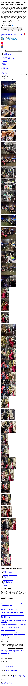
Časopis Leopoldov (7, 582)
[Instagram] (2, 45)
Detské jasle (3, 67)
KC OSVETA (4, 73)
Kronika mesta (6, 581)
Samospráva (6, 55)
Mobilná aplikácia (9, 34)
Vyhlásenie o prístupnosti (18, 651)
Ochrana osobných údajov (6, 651)
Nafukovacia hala (5, 69)
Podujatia (3, 66)
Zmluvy (5, 571)
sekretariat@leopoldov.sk (11, 670)
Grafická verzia (16, 34)
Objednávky (6, 576)
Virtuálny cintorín (7, 583)
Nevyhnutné (6, 23)
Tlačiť (21, 34)
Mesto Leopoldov (5, 75)
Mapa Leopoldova (20, 650)
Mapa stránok (8, 650)
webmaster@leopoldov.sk (12, 673)
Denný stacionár (4, 68)
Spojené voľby (4, 72)
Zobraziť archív (4, 635)
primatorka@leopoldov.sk (12, 671)
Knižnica (3, 63)
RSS (8, 35)
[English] (24, 34)
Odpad (2, 71)
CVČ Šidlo (3, 64)
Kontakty (3, 34)
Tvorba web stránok (5, 676)
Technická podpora (5, 653)
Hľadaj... (3, 50)
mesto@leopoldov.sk (8, 668)
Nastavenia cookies (20, 675)
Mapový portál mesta (8, 580)
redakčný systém (14, 676)
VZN (4, 577)
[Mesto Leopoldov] (9, 40)
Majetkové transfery (7, 572)
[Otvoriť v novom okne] (4, 679)
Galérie (11, 75)
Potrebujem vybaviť (7, 54)
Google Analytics (7, 25)
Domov (2, 650)
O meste (5, 53)
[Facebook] (2, 48)
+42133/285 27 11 (9, 666)
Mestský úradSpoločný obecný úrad (8, 58)
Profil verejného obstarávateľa (10, 575)
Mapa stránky (4, 35)
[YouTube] (2, 42)
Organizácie (6, 59)
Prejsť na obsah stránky (6, 30)
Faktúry (5, 573)
